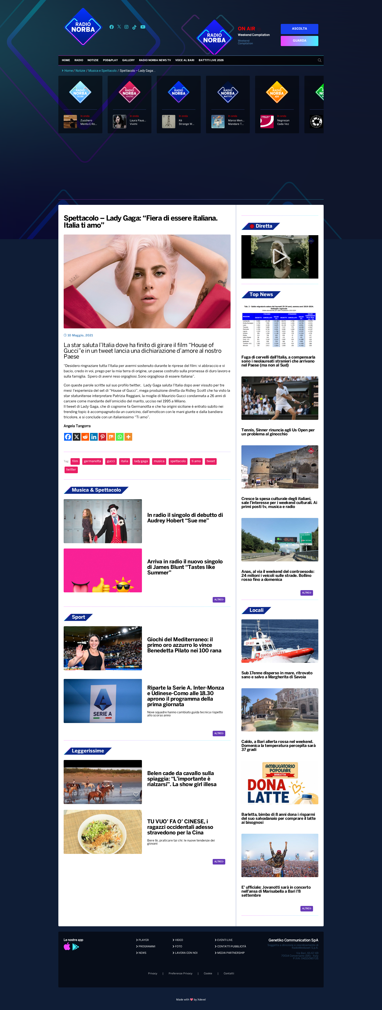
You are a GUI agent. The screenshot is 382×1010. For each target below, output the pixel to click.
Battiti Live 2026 (211, 60)
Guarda (299, 40)
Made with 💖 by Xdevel (191, 999)
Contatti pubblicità (231, 946)
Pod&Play (110, 60)
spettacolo (178, 461)
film (75, 461)
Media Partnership (231, 953)
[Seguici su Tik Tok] (134, 28)
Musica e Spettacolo (102, 70)
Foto (178, 946)
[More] (128, 437)
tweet (211, 461)
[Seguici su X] (119, 28)
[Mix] (111, 437)
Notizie (93, 60)
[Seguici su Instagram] (126, 28)
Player (143, 940)
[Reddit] (85, 437)
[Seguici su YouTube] (142, 28)
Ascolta (299, 28)
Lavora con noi (185, 953)
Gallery (128, 60)
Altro (218, 600)
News (142, 953)
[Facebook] (68, 437)
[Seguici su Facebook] (111, 28)
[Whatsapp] (120, 437)
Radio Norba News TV (155, 60)
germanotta (92, 461)
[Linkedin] (94, 437)
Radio (78, 60)
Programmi (146, 946)
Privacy (152, 973)
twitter (71, 469)
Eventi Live (225, 940)
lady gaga (141, 461)
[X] (76, 437)
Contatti (229, 973)
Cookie (208, 973)
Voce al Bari (184, 60)
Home (66, 60)
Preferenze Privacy (180, 973)
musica (159, 461)
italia (124, 461)
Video (178, 940)
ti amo (196, 461)
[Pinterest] (102, 437)
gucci (111, 461)
